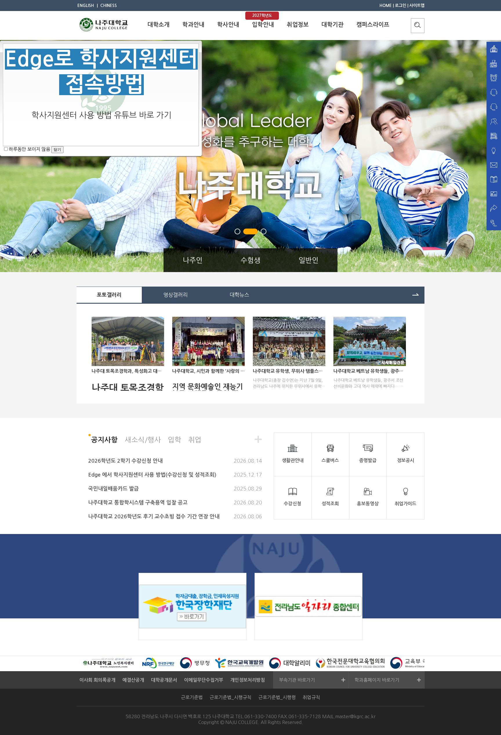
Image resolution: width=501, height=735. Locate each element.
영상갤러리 (175, 295)
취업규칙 (311, 697)
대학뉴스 (239, 295)
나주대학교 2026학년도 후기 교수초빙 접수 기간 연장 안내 (153, 516)
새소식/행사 (143, 439)
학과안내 (193, 25)
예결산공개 (133, 680)
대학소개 (159, 25)
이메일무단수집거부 (203, 680)
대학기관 (333, 25)
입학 (174, 439)
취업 (195, 439)
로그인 (400, 5)
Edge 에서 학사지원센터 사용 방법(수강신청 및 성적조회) (152, 474)
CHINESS (108, 5)
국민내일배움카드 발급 (113, 488)
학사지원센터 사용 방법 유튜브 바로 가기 (101, 115)
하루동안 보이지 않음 (29, 149)
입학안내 (263, 25)
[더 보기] (415, 294)
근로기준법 (192, 697)
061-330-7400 (260, 716)
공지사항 (104, 440)
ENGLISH (85, 5)
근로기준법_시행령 (277, 697)
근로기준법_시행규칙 (230, 697)
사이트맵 (416, 5)
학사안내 (228, 25)
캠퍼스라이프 (372, 25)
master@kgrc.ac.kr (355, 716)
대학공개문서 (164, 680)
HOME (386, 5)
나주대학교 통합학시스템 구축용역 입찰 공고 (138, 502)
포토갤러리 (109, 295)
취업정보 (298, 25)
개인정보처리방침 (247, 680)
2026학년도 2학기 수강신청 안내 (125, 461)
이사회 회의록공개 (97, 680)
